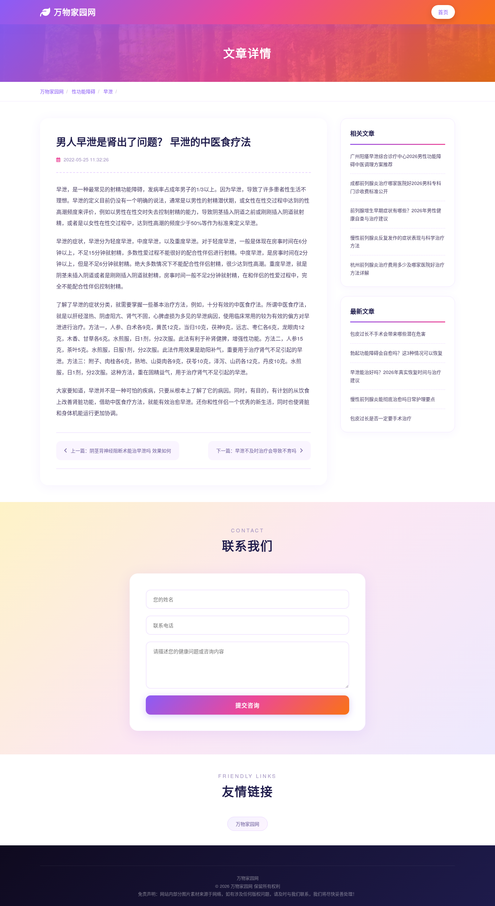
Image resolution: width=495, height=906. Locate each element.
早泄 (107, 91)
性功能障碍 (82, 91)
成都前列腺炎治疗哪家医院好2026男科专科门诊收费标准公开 (395, 187)
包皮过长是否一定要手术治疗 (380, 418)
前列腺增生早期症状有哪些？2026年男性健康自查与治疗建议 (395, 214)
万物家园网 (75, 12)
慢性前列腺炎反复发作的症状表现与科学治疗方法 (397, 241)
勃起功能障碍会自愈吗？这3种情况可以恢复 (396, 352)
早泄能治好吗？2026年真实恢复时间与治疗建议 (395, 376)
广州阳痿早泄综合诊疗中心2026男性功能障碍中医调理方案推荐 (395, 160)
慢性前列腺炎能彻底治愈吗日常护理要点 (392, 399)
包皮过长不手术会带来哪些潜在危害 (388, 333)
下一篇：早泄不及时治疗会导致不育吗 (256, 450)
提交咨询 (247, 705)
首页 (443, 11)
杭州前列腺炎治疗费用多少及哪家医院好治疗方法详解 (397, 268)
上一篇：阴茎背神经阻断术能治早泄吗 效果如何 (121, 450)
